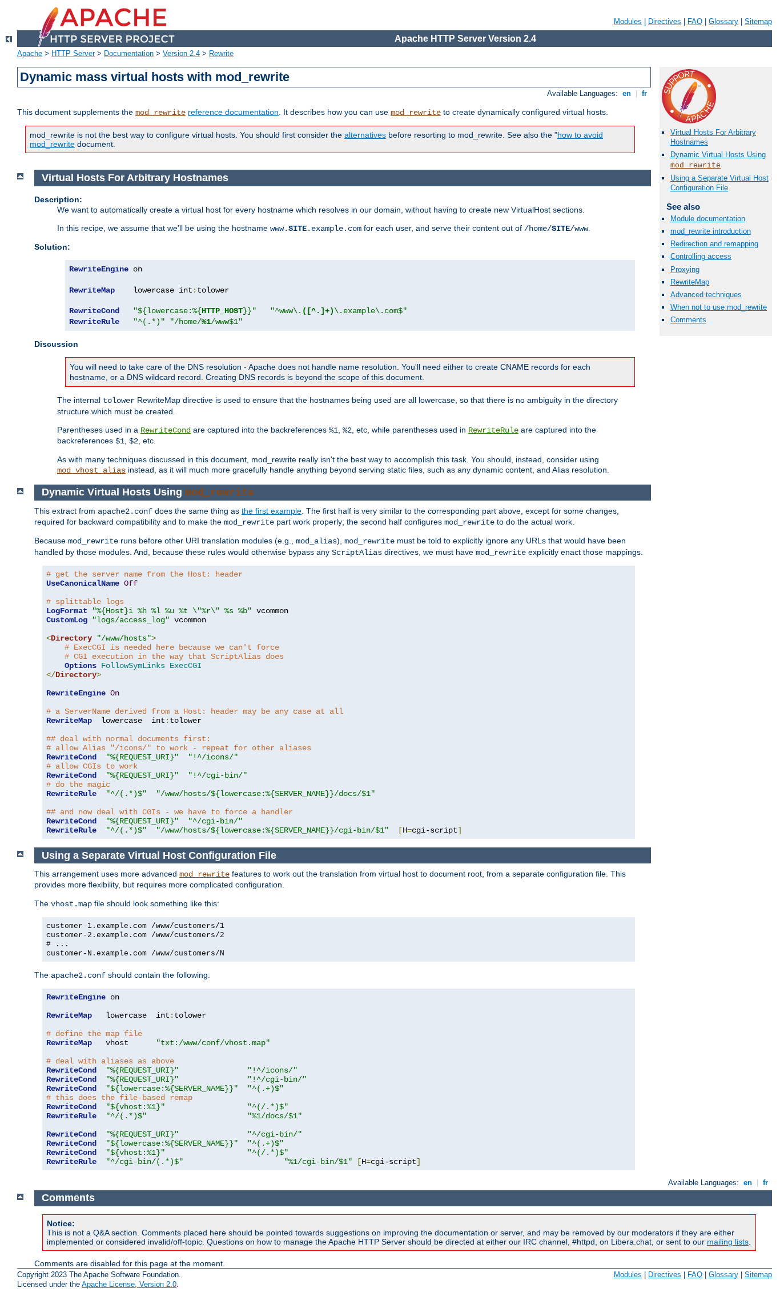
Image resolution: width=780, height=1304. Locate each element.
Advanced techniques (706, 294)
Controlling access (700, 256)
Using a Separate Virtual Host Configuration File (719, 183)
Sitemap (758, 21)
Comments (688, 319)
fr (644, 93)
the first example (271, 510)
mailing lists (728, 1241)
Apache (29, 53)
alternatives (365, 134)
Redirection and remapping (714, 243)
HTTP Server (73, 53)
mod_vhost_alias (91, 470)
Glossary (723, 21)
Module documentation (707, 218)
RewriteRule (493, 430)
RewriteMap (689, 282)
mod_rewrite (160, 112)
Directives (664, 21)
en (626, 93)
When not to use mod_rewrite (718, 307)
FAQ (694, 21)
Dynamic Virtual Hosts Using (718, 154)
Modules (628, 21)
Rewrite (221, 53)
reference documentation (233, 112)
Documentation (129, 53)
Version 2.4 (181, 53)
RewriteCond (165, 430)
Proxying (684, 269)
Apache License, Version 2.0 (129, 1284)
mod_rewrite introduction (710, 231)
